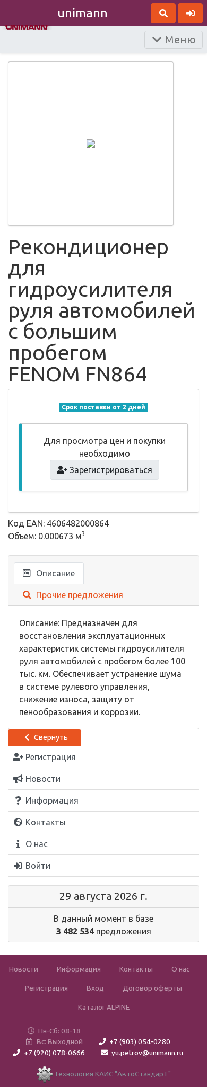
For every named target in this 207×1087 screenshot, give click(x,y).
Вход (95, 988)
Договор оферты (152, 988)
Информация (79, 969)
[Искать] (163, 13)
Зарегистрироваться (109, 470)
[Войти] (190, 13)
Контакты (136, 969)
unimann (82, 13)
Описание (54, 573)
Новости (23, 969)
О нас (180, 969)
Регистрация (46, 988)
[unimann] (26, 26)
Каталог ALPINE (104, 1007)
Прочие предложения (78, 595)
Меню (179, 39)
